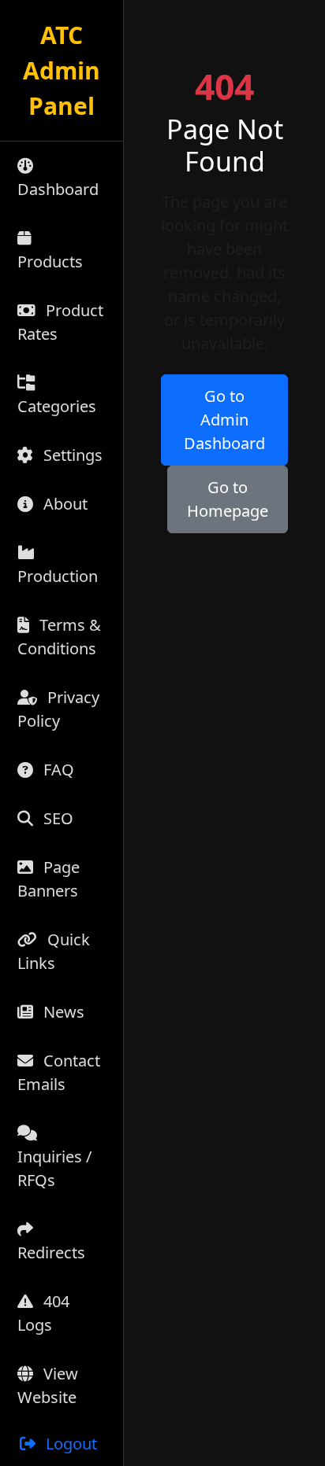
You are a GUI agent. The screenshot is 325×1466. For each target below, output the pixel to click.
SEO (56, 818)
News (61, 1011)
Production (57, 576)
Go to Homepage (227, 499)
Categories (56, 406)
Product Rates (60, 322)
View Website (47, 1385)
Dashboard (58, 189)
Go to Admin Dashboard (224, 419)
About (63, 503)
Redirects (51, 1252)
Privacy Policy (58, 709)
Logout (69, 1443)
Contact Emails (58, 1072)
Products (50, 261)
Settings (71, 455)
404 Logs (43, 1313)
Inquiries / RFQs (54, 1168)
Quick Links (53, 951)
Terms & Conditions (59, 636)
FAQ (56, 769)
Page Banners (48, 878)
